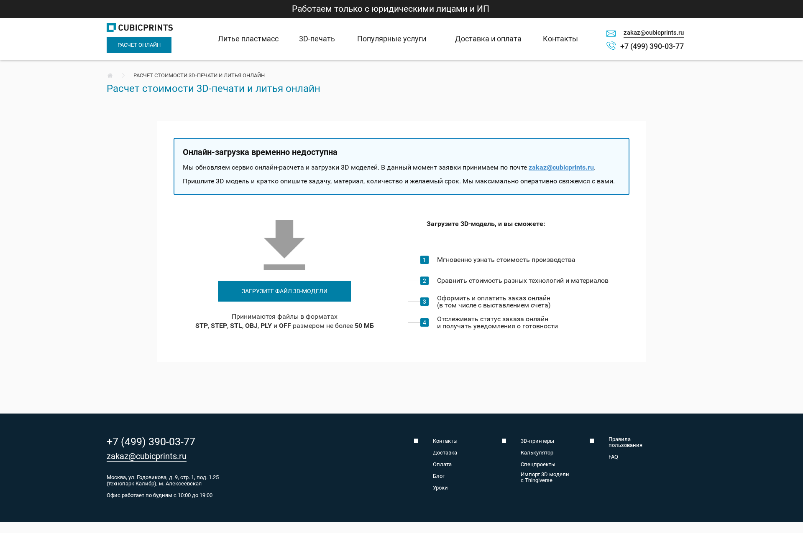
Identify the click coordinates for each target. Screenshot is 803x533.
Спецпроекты (538, 464)
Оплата (442, 464)
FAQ (613, 457)
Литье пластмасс (248, 38)
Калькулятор (537, 453)
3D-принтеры (537, 441)
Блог (439, 476)
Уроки (440, 488)
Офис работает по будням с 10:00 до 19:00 (159, 495)
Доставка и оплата (488, 38)
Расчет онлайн (139, 45)
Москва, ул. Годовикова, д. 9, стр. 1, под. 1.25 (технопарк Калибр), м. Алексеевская (163, 480)
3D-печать (317, 38)
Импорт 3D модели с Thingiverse (545, 477)
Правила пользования (625, 442)
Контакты (560, 38)
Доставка (445, 453)
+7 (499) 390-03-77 (652, 46)
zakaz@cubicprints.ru (654, 32)
